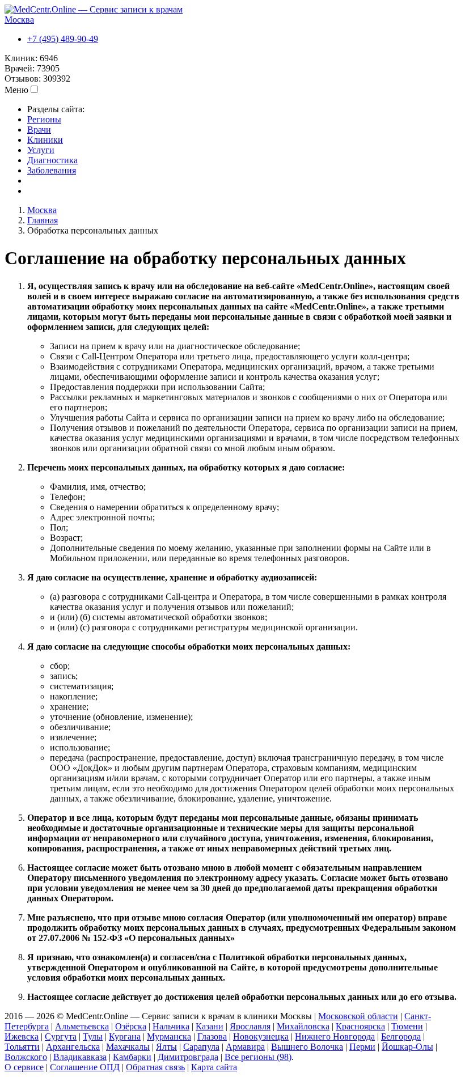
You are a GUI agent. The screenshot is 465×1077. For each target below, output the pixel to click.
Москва (19, 19)
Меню (16, 90)
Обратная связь (155, 1067)
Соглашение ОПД (85, 1067)
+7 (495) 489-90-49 (62, 39)
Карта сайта (214, 1067)
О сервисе (24, 1067)
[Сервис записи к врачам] (94, 9)
